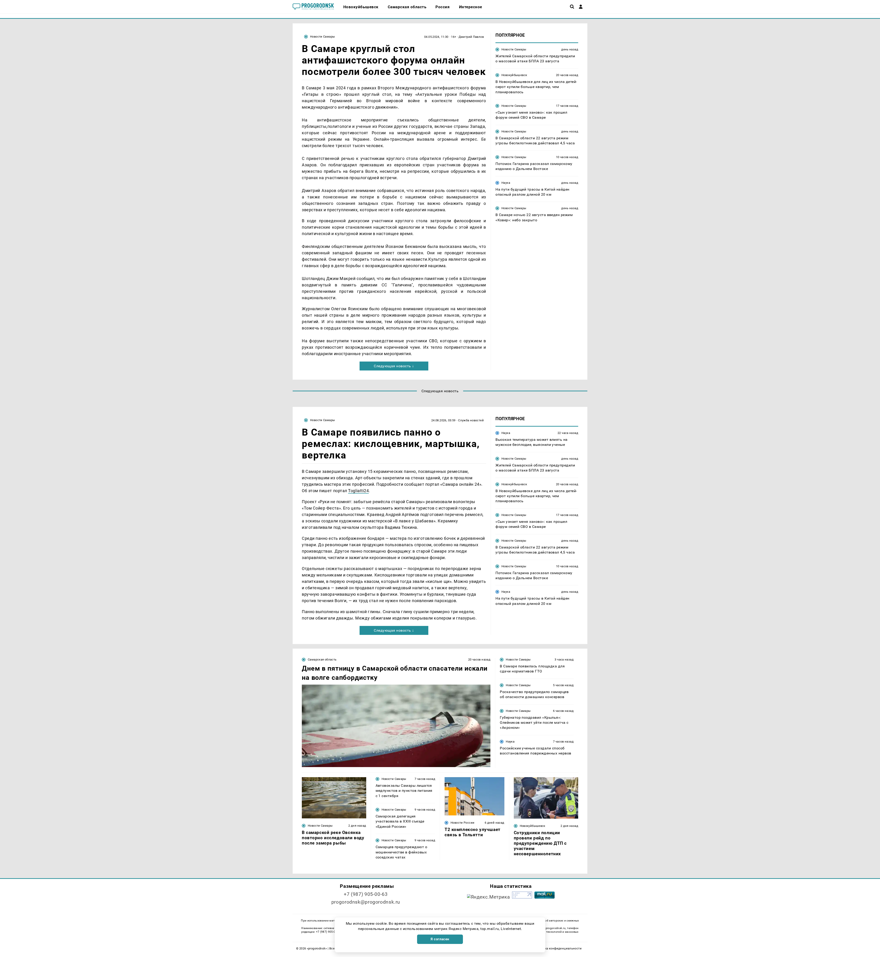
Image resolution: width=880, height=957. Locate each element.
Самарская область (322, 659)
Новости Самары (322, 36)
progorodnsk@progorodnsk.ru (365, 902)
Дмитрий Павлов (471, 36)
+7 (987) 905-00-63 (366, 894)
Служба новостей (471, 420)
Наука (505, 182)
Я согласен (440, 939)
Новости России (462, 822)
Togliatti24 (358, 490)
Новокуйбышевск (514, 75)
